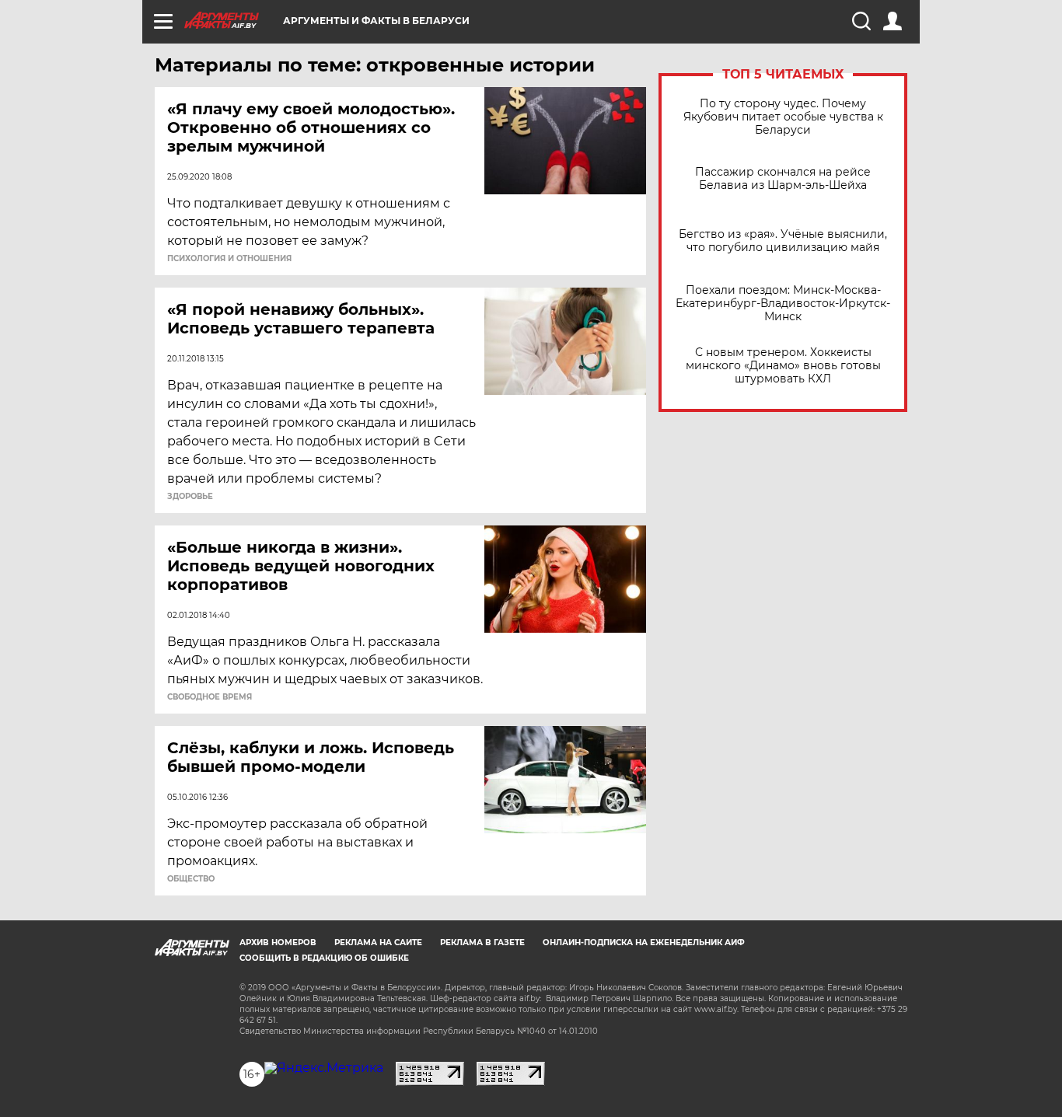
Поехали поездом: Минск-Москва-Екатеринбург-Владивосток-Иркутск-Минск (783, 303)
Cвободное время (209, 697)
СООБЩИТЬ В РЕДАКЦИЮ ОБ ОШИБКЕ (324, 958)
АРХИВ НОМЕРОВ (277, 942)
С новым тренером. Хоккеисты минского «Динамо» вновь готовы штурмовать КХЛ (783, 366)
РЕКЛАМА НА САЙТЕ (378, 942)
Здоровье (190, 497)
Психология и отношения (229, 259)
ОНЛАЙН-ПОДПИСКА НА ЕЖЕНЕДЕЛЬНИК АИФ (644, 942)
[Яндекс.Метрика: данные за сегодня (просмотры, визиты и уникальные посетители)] (323, 1068)
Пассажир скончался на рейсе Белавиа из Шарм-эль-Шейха (783, 179)
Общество (191, 879)
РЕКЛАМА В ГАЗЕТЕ (482, 942)
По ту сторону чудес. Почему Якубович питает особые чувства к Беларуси (783, 117)
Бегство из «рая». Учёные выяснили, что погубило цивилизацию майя (783, 241)
